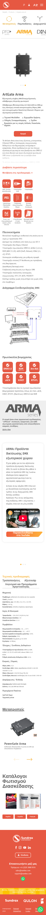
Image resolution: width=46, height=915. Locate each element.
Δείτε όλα (6, 430)
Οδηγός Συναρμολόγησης (15, 120)
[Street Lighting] (30, 900)
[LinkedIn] (29, 847)
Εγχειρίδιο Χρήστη (32, 118)
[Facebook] (16, 847)
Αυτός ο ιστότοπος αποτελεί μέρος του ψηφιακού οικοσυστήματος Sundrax (23, 891)
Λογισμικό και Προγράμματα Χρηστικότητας (21, 585)
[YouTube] (24, 847)
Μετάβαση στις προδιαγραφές (16, 173)
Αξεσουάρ (30, 580)
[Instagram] (20, 847)
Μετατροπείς (9, 24)
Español (20, 816)
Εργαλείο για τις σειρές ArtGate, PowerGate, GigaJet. (22, 124)
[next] (29, 759)
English (8, 816)
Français (32, 816)
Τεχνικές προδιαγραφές (16, 577)
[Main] (11, 900)
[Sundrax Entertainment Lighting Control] (6, 5)
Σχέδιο (34, 120)
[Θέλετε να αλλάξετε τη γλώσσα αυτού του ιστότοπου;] (36, 5)
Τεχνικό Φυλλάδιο (12, 118)
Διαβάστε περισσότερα (14, 168)
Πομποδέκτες (24, 24)
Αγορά (23, 134)
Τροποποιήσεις (11, 580)
